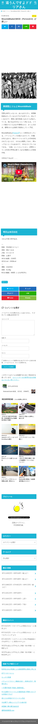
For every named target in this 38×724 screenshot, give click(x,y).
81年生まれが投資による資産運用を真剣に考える (19, 669)
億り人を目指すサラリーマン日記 (13, 698)
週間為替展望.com (8, 710)
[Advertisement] (19, 50)
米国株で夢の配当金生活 (10, 706)
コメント (5, 319)
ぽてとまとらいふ (8, 673)
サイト (4, 353)
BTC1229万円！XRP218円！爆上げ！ (15, 573)
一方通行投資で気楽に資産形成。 (13, 688)
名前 (4, 338)
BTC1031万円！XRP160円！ (12, 593)
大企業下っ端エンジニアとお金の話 (14, 702)
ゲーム (5, 282)
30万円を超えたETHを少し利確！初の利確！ (17, 645)
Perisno (15, 133)
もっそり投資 (6, 677)
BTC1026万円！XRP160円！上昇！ (14, 598)
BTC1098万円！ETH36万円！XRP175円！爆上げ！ (18, 586)
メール (4, 345)
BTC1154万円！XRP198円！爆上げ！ (15, 579)
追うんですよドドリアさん (19, 5)
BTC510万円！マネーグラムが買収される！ (17, 626)
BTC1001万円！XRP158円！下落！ (14, 604)
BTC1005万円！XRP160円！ (12, 610)
